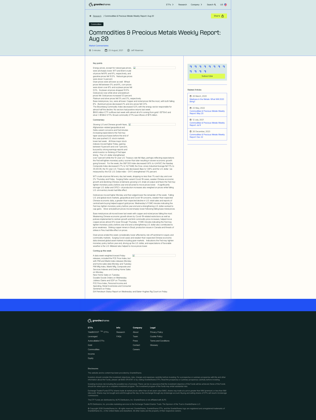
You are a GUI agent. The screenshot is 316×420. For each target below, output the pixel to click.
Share (217, 16)
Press (135, 341)
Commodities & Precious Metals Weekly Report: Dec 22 (207, 135)
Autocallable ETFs (96, 341)
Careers (136, 349)
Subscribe (207, 76)
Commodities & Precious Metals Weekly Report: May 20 (207, 112)
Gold (90, 345)
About (135, 332)
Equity (90, 358)
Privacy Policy (156, 332)
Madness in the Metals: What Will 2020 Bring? (207, 100)
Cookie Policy (156, 336)
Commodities (93, 349)
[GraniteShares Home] (99, 4)
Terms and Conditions (159, 341)
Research (182, 4)
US (221, 4)
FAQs (118, 336)
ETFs (168, 4)
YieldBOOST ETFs (98, 332)
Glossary (154, 345)
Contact (136, 345)
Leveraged (92, 336)
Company (195, 4)
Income (91, 354)
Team (135, 336)
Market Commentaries (99, 45)
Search (210, 4)
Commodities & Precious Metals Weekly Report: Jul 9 (207, 124)
